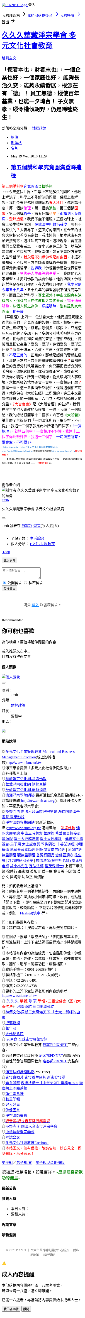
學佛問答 (48, 844)
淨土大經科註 (51, 839)
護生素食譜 (14, 1094)
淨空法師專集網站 (19, 822)
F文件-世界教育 (42, 544)
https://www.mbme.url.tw (63, 451)
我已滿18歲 (11, 1309)
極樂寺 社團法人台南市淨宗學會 (31, 811)
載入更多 (9, 560)
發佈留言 (9, 588)
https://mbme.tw (11, 447)
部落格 (16, 143)
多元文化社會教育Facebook (27, 1143)
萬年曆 (10, 1028)
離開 (26, 1309)
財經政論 (39, 128)
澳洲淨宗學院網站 (19, 795)
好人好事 (12, 1105)
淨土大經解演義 (26, 839)
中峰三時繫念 (32, 833)
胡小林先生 (19, 866)
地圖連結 (24, 1007)
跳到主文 (9, 58)
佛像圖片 (12, 1110)
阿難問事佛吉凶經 (50, 850)
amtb (5, 500)
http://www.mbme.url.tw (24, 762)
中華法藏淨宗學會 (19, 1132)
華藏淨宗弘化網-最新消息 (25, 790)
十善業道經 (65, 844)
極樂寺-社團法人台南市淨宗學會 (31, 1126)
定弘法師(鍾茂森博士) (46, 866)
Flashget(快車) (30, 913)
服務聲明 (49, 1255)
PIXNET (21, 1250)
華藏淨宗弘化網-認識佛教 (25, 779)
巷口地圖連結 (43, 1007)
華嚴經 (49, 833)
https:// (35, 447)
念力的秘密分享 (20, 860)
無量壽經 (9, 855)
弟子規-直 (24, 1163)
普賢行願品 (45, 855)
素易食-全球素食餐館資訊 (26, 1039)
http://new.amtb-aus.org (38, 801)
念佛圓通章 (64, 855)
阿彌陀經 (75, 850)
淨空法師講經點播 (19, 1072)
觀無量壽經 (26, 855)
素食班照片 (14, 1077)
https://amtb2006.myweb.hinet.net (17, 451)
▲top (6, 552)
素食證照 (12, 1083)
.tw (56, 447)
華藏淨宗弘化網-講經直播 (25, 784)
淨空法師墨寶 (16, 1115)
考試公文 (12, 1137)
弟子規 (7, 1163)
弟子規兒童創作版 (50, 1163)
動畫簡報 (12, 1099)
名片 (14, 148)
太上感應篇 (31, 844)
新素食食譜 (56, 1077)
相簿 (14, 137)
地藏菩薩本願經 (22, 850)
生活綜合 (37, 538)
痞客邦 (27, 526)
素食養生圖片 (35, 1077)
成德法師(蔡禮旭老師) (53, 860)
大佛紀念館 (14, 1034)
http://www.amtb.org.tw (24, 828)
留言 (37, 526)
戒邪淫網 (12, 1023)
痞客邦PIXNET (55, 1045)
